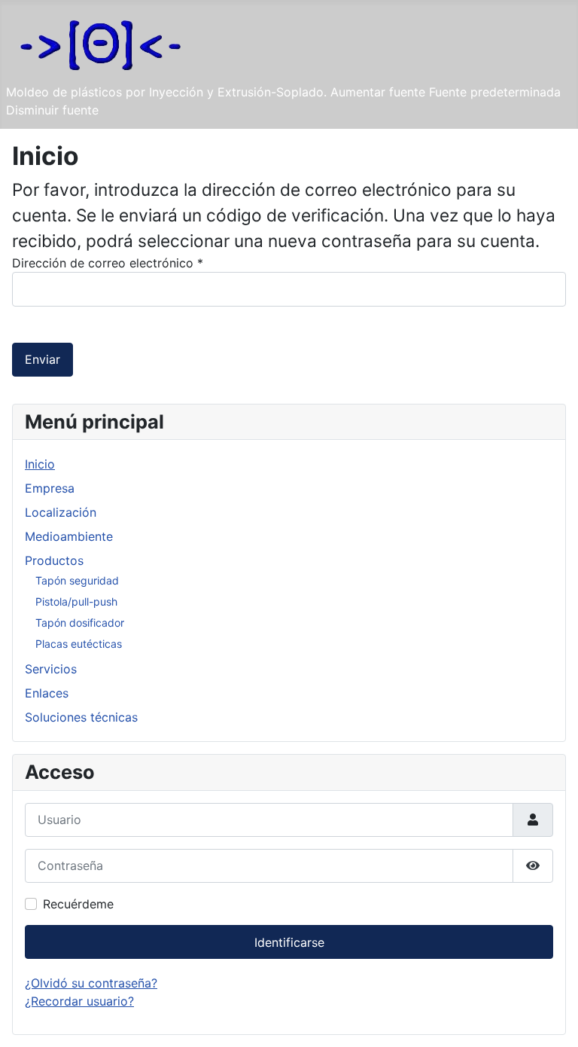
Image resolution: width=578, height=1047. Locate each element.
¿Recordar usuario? (79, 1001)
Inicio (40, 464)
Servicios (51, 668)
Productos (54, 560)
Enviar (42, 359)
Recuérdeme (78, 903)
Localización (60, 512)
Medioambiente (69, 536)
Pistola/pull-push (76, 601)
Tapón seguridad (77, 580)
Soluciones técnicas (81, 717)
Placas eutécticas (78, 643)
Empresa (50, 488)
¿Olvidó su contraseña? (91, 983)
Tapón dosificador (79, 622)
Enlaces (46, 693)
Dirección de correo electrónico (107, 262)
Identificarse (289, 942)
